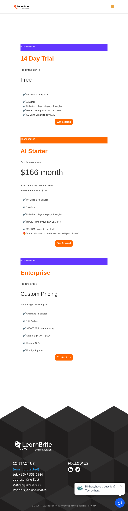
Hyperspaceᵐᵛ (68, 505)
